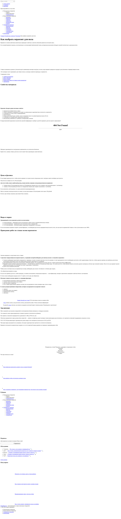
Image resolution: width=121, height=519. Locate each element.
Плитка (8, 23)
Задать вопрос (6, 3)
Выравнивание (9, 26)
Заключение (6, 81)
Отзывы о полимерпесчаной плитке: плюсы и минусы (22, 452)
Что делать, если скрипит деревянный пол (20, 449)
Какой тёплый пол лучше (23, 300)
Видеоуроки (6, 33)
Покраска (8, 28)
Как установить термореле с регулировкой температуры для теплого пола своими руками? (25, 389)
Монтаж (8, 27)
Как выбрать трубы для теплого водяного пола (14, 378)
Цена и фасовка (7, 77)
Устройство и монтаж (8, 24)
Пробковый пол (10, 14)
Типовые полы (9, 31)
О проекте (5, 5)
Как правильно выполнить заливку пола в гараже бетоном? (17, 367)
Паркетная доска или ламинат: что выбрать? (18, 455)
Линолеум (8, 21)
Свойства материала (8, 76)
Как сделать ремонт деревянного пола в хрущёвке (27, 504)
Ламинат (8, 19)
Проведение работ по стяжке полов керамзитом (14, 80)
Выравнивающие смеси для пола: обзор (24, 494)
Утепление (8, 29)
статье (9, 305)
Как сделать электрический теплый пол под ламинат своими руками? (24, 450)
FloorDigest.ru (4, 505)
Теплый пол (9, 32)
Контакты (5, 6)
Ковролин (8, 18)
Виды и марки (6, 79)
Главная (2, 35)
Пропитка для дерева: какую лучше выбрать (25, 474)
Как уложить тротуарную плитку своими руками (26, 484)
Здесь (4, 302)
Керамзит (8, 17)
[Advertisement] (43, 96)
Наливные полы (10, 22)
